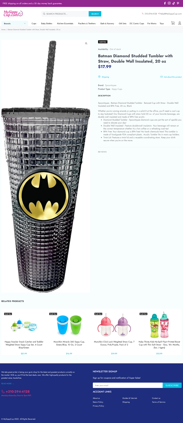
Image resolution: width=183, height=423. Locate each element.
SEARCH (95, 14)
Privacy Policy (98, 406)
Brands (7, 23)
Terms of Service (158, 402)
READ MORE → (7, 383)
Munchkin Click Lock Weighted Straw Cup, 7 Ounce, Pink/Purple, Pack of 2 (114, 343)
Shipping (105, 77)
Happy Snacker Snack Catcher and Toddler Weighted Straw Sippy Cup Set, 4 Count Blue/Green (24, 344)
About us (96, 398)
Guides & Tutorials (129, 398)
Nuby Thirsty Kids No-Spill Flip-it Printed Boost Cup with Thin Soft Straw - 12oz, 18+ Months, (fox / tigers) (159, 344)
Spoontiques (110, 85)
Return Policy (98, 402)
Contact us (156, 398)
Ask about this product (173, 77)
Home (3, 29)
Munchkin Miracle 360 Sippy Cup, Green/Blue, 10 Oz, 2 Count (69, 343)
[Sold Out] (159, 324)
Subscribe (172, 385)
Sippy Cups (117, 89)
